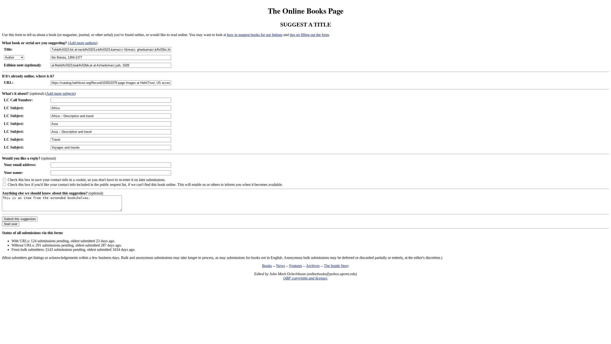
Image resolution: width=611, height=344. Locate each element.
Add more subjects (60, 93)
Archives (313, 266)
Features (295, 266)
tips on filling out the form (309, 35)
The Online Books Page (305, 10)
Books (267, 266)
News (280, 266)
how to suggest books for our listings (254, 35)
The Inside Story (336, 266)
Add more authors (82, 43)
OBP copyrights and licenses (305, 278)
